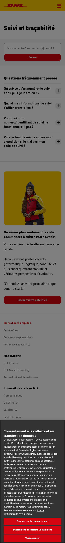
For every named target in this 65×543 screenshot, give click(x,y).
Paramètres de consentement (32, 521)
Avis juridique (25, 514)
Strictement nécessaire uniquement (32, 529)
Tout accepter (32, 538)
